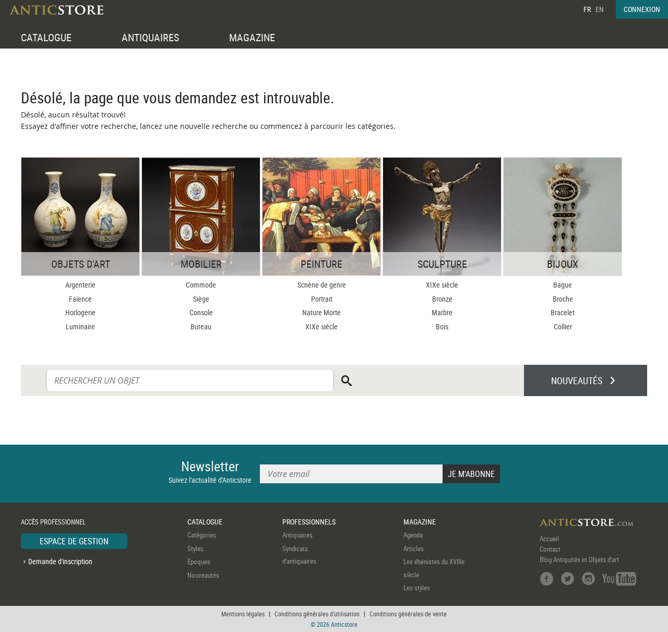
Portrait (321, 299)
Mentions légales (243, 614)
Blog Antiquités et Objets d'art (579, 559)
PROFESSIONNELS (309, 522)
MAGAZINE (252, 37)
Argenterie (80, 285)
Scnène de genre (321, 285)
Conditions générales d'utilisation (317, 614)
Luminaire (80, 326)
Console (201, 312)
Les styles (416, 587)
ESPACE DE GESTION (74, 541)
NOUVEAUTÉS (576, 380)
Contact (550, 549)
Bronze (442, 299)
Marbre (442, 312)
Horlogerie (80, 312)
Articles (413, 548)
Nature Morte (321, 312)
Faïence (80, 299)
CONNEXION (642, 9)
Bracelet (563, 312)
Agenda (413, 535)
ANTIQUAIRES (150, 37)
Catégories (201, 535)
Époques (198, 561)
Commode (201, 285)
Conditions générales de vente (408, 614)
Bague (562, 285)
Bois (442, 326)
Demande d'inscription (60, 561)
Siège (201, 299)
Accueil (549, 538)
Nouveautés (203, 575)
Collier (563, 326)
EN (599, 9)
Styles (195, 548)
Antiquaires (297, 535)
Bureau (200, 326)
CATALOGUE (46, 37)
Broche (563, 299)
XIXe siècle (321, 326)
